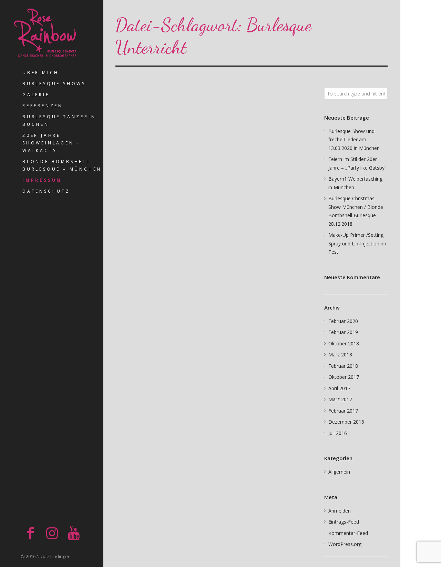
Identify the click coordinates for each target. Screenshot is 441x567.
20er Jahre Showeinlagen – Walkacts (51, 142)
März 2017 (340, 399)
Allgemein (339, 471)
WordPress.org (344, 544)
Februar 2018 (343, 366)
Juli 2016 (337, 433)
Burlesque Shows (54, 84)
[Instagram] (52, 532)
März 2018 (340, 354)
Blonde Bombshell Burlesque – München (62, 165)
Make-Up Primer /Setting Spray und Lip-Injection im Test (357, 243)
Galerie (36, 95)
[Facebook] (30, 532)
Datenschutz (46, 191)
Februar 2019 (343, 332)
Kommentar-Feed (348, 533)
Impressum (42, 180)
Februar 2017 (343, 410)
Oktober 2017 (343, 377)
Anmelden (339, 510)
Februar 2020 (343, 321)
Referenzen (42, 106)
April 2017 (339, 388)
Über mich (40, 72)
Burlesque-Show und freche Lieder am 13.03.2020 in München (354, 139)
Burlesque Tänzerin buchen (59, 120)
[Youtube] (73, 532)
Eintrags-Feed (343, 521)
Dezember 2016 (346, 421)
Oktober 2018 (343, 343)
